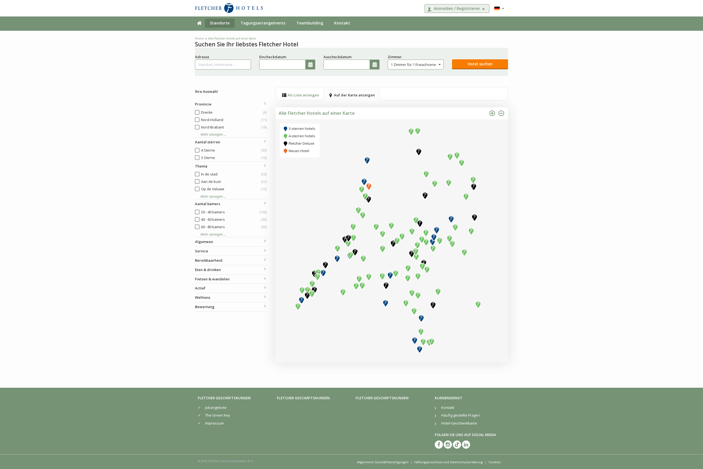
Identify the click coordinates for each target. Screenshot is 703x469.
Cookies (495, 462)
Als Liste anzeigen (303, 95)
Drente (234, 112)
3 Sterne (234, 157)
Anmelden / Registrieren (457, 8)
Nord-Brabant (234, 127)
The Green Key (217, 415)
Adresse (202, 56)
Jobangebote (216, 407)
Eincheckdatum (272, 56)
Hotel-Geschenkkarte (459, 423)
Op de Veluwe (234, 188)
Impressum (214, 423)
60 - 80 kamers (234, 226)
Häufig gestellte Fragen (460, 415)
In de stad (234, 174)
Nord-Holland (234, 119)
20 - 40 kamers (234, 212)
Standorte (220, 23)
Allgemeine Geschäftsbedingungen (383, 462)
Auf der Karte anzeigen (354, 95)
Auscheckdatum (337, 56)
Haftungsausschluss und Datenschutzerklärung (448, 462)
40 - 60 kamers (234, 219)
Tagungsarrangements (263, 23)
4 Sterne (234, 150)
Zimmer (395, 56)
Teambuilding (309, 23)
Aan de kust (234, 181)
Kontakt (342, 23)
